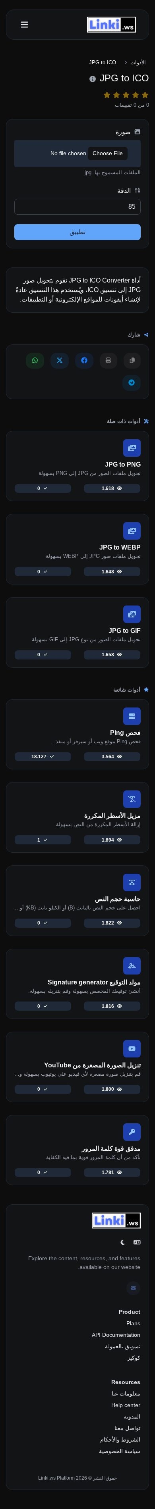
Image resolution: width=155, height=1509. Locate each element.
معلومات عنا (126, 1393)
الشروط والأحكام (120, 1439)
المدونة (132, 1416)
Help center (125, 1405)
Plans (133, 1323)
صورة (124, 132)
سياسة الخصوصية (119, 1451)
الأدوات (138, 62)
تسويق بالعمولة (122, 1346)
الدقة (124, 190)
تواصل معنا (127, 1428)
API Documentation (116, 1335)
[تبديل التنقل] (24, 25)
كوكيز (133, 1358)
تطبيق (77, 232)
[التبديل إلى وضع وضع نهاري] (123, 1243)
